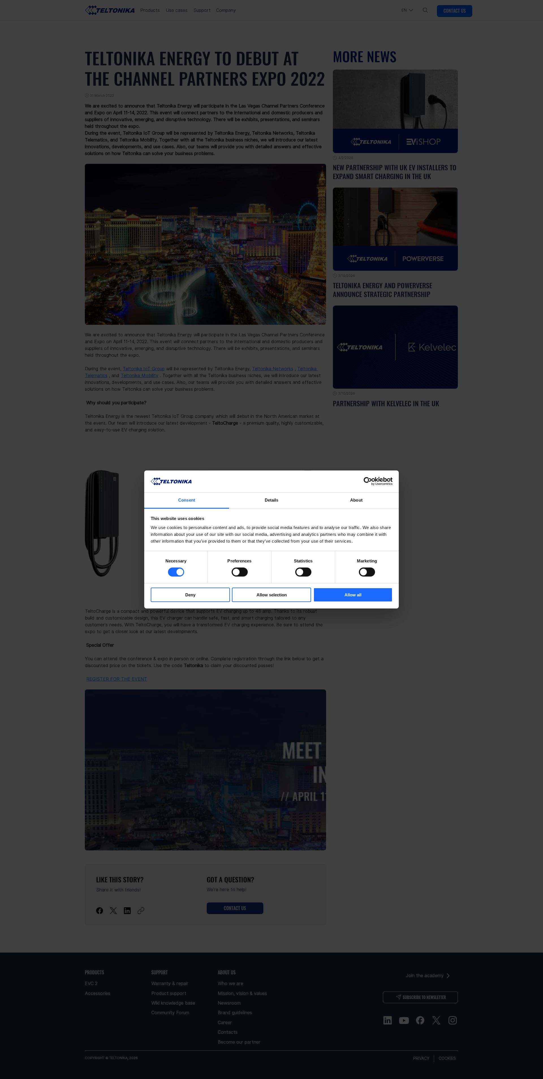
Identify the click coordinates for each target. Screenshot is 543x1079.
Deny (190, 594)
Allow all (352, 594)
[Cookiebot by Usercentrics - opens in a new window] (368, 481)
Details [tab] (272, 500)
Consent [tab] (186, 500)
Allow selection (272, 594)
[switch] (240, 572)
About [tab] (356, 500)
